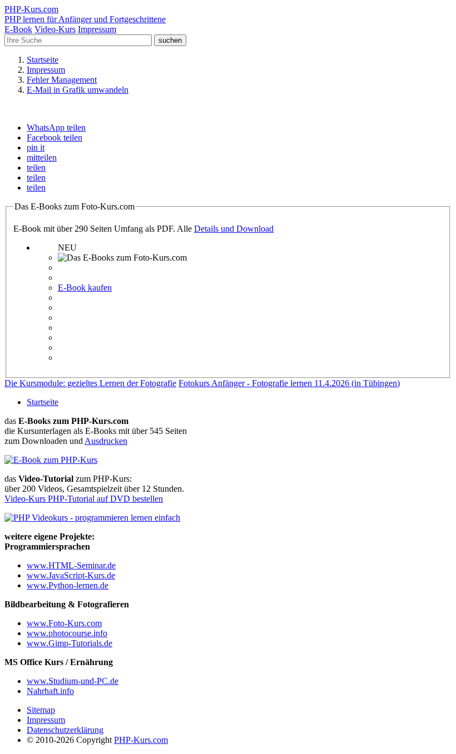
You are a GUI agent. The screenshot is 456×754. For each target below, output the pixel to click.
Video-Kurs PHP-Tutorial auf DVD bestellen (83, 498)
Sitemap (41, 710)
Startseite (42, 402)
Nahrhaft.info (50, 691)
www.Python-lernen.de (67, 585)
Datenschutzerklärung (65, 730)
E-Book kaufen (85, 287)
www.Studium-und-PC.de (72, 681)
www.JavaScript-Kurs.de (71, 575)
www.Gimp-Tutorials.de (69, 643)
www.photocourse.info (67, 633)
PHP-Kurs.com (141, 740)
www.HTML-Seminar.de (71, 565)
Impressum (97, 29)
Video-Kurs (55, 29)
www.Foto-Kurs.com (64, 623)
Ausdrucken (106, 441)
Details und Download (234, 228)
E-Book (18, 29)
